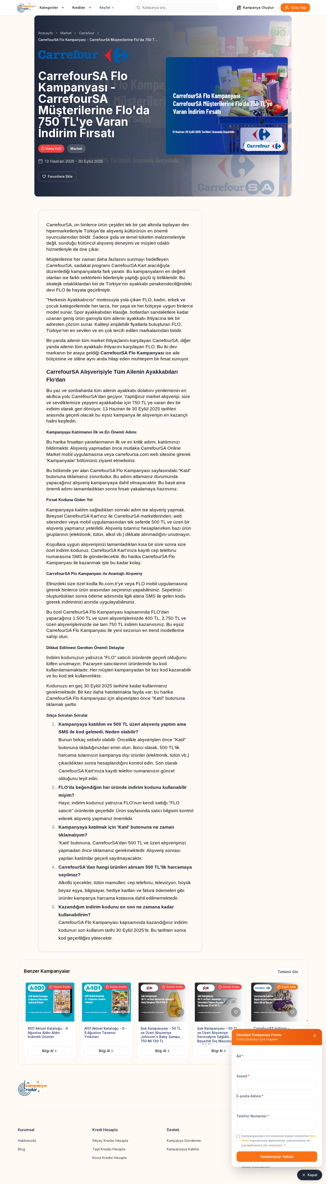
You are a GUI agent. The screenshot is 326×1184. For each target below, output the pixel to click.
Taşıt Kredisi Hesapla (108, 1149)
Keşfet (105, 7)
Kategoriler (49, 7)
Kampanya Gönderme (184, 1141)
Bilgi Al (48, 1051)
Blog (21, 1149)
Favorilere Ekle (60, 176)
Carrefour (86, 33)
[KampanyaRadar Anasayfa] (26, 8)
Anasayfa (45, 33)
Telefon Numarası (253, 1116)
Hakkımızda (27, 1141)
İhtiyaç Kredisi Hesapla (110, 1141)
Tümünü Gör (288, 972)
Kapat (312, 1175)
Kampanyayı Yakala (277, 1156)
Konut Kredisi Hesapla (109, 1158)
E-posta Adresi (250, 1096)
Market (65, 33)
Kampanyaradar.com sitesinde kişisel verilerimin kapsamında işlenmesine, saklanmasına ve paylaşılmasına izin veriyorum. (278, 1140)
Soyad (243, 1076)
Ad (240, 1056)
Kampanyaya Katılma (183, 1149)
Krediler (78, 7)
